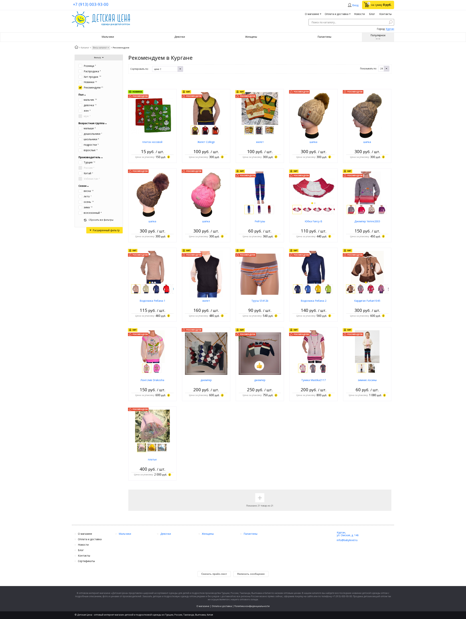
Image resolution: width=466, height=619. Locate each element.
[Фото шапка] (313, 115)
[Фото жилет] (260, 108)
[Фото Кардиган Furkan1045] (367, 267)
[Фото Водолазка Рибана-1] (152, 267)
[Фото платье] (152, 425)
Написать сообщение (251, 573)
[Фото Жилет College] (206, 108)
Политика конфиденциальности (252, 606)
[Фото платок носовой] (152, 115)
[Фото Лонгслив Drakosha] (152, 346)
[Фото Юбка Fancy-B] (313, 187)
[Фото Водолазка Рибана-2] (313, 267)
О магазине (202, 606)
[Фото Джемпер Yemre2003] (367, 187)
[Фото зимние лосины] (367, 346)
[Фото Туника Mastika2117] (313, 346)
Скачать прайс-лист (214, 573)
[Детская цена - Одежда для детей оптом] (101, 13)
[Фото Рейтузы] (260, 187)
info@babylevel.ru (347, 540)
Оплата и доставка (222, 606)
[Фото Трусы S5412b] (260, 274)
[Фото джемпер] (206, 353)
